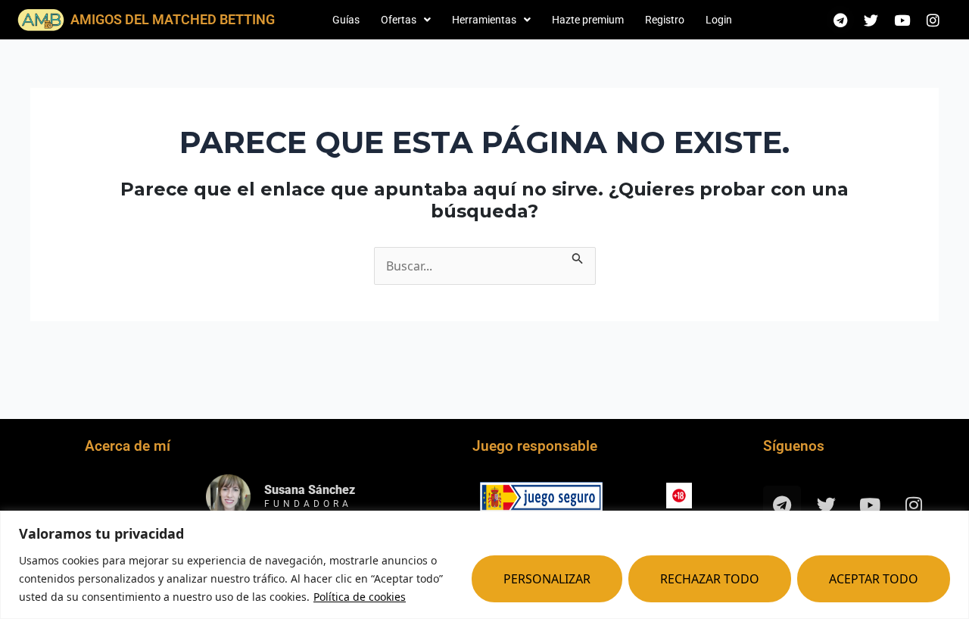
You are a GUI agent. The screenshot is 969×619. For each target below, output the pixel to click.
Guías (346, 20)
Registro (664, 20)
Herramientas (484, 20)
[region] (484, 565)
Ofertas (398, 20)
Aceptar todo (873, 579)
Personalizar (546, 579)
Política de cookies (359, 596)
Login (719, 20)
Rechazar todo (709, 579)
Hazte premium (588, 20)
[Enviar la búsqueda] (578, 256)
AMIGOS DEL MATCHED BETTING (172, 19)
